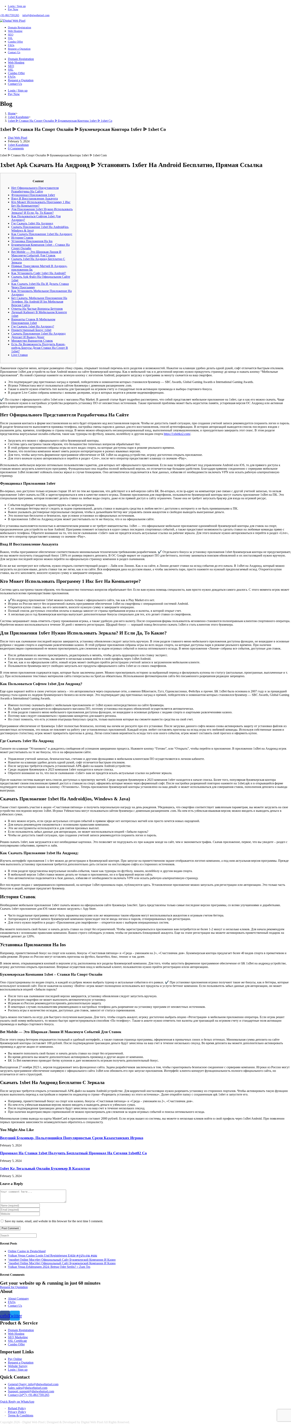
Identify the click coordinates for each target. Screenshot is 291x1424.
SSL (10, 69)
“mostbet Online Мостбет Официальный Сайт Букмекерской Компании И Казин (62, 1259)
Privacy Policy (17, 1412)
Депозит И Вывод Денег (28, 337)
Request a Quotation (20, 80)
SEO (11, 66)
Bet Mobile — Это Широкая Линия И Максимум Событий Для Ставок (36, 253)
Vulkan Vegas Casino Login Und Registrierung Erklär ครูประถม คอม (52, 1255)
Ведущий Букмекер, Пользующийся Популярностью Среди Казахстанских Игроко (71, 1138)
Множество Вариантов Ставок (32, 340)
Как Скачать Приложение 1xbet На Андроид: (41, 234)
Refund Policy (17, 1408)
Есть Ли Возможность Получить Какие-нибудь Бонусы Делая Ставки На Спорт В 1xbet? (39, 348)
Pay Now (13, 9)
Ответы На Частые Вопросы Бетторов (37, 308)
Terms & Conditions (20, 1415)
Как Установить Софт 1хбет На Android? (38, 273)
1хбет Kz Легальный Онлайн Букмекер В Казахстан (45, 1168)
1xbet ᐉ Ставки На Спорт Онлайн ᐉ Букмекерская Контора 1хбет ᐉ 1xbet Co (60, 120)
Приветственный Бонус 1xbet (31, 330)
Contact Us (15, 83)
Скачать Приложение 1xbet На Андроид (38, 333)
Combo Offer (16, 73)
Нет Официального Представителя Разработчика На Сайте (35, 189)
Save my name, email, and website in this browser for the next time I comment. (54, 1221)
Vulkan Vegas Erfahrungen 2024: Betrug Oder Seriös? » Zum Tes (49, 1266)
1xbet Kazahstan (18, 144)
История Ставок (22, 237)
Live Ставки (19, 355)
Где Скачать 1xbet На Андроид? (32, 326)
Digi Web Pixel (17, 137)
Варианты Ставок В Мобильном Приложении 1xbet (33, 321)
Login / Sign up (17, 6)
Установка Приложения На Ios (31, 241)
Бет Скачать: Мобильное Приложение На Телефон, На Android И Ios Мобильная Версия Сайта (39, 301)
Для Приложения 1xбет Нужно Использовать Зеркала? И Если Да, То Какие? (42, 210)
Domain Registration (21, 59)
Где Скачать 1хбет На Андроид (32, 223)
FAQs (11, 76)
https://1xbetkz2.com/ (177, 434)
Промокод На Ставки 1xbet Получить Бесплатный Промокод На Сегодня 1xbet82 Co (73, 1153)
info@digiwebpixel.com (35, 15)
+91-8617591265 (9, 15)
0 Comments (16, 148)
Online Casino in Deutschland (27, 1251)
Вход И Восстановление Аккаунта (34, 198)
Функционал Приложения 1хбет (33, 195)
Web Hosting (16, 62)
